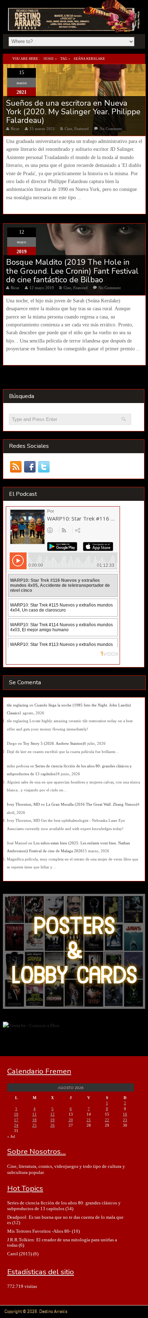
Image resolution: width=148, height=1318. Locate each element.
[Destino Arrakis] (74, 25)
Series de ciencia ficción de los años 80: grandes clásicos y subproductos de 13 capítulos (64, 1205)
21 (89, 1120)
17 (16, 1120)
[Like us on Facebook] (30, 467)
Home (48, 59)
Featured (81, 128)
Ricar (15, 128)
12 (52, 1114)
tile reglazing (17, 705)
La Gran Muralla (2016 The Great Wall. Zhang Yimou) (91, 804)
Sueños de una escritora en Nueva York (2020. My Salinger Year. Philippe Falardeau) (73, 112)
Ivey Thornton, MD (23, 804)
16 (125, 1114)
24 (16, 1125)
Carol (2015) (19, 1253)
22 (107, 1120)
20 (71, 1120)
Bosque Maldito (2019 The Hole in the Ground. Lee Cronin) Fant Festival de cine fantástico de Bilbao (72, 271)
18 (34, 1120)
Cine (68, 128)
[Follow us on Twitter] (44, 467)
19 (52, 1120)
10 (16, 1114)
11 (34, 1114)
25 (34, 1125)
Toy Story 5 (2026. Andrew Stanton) (53, 743)
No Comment (111, 128)
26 (52, 1125)
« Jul (11, 1136)
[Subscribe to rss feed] (16, 467)
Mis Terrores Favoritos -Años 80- (39, 1231)
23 (125, 1120)
